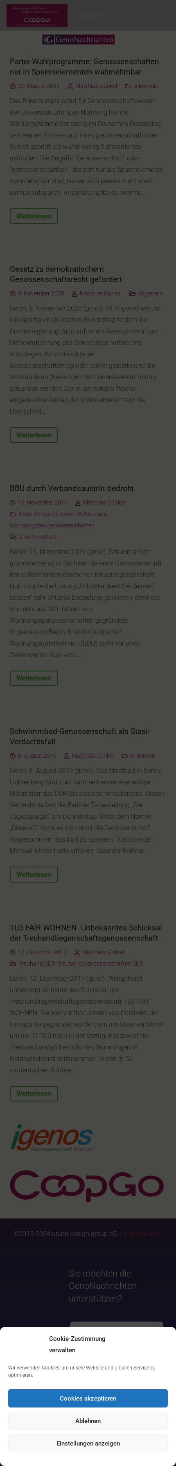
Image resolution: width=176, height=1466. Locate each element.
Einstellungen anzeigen (88, 1443)
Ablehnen (88, 1421)
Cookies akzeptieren (88, 1398)
